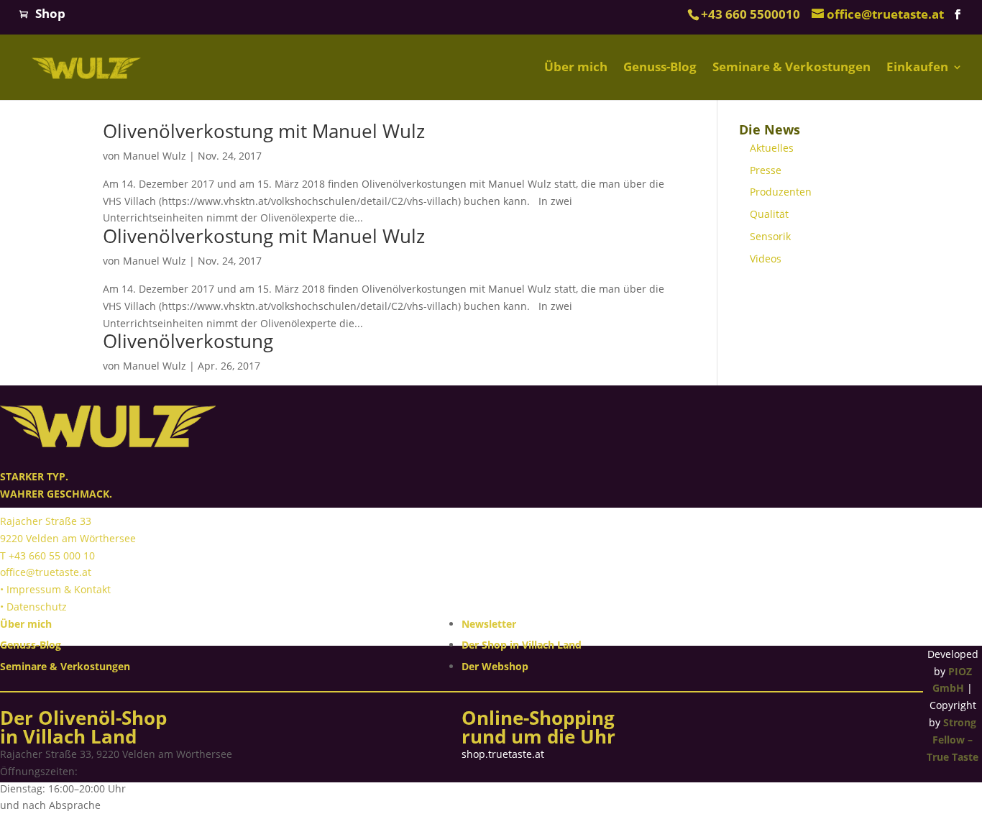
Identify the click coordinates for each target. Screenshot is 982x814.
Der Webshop (495, 666)
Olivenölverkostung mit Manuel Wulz (264, 131)
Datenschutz (36, 606)
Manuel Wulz (154, 156)
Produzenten (781, 191)
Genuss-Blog (660, 68)
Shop (50, 13)
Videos (765, 258)
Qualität (769, 214)
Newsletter (489, 624)
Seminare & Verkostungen (791, 68)
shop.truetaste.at (503, 754)
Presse (765, 170)
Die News (769, 129)
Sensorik (770, 236)
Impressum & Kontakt (58, 589)
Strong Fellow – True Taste (952, 739)
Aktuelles (772, 148)
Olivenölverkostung (188, 341)
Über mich (575, 68)
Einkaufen (917, 68)
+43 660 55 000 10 (52, 555)
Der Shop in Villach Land (522, 644)
